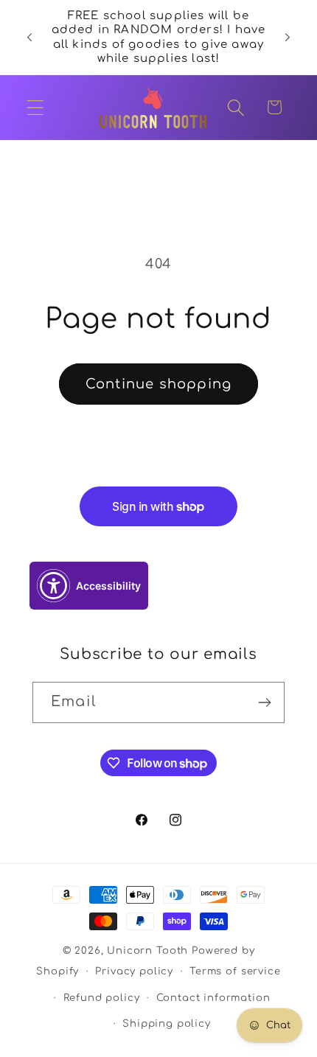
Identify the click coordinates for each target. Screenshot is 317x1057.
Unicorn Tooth (147, 950)
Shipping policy (166, 1023)
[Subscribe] (264, 702)
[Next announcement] (287, 37)
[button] (35, 107)
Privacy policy (134, 971)
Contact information (213, 997)
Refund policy (101, 997)
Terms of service (234, 971)
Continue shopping (158, 384)
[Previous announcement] (29, 37)
